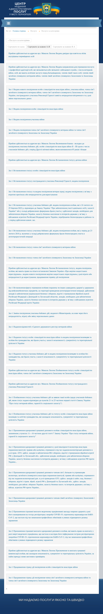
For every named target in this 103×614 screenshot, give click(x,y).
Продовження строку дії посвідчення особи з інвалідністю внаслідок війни (43, 567)
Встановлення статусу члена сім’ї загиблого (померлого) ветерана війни (42, 247)
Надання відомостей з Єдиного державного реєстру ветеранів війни (40, 326)
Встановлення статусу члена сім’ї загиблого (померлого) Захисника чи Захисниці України (50, 257)
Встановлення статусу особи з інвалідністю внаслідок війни (37, 170)
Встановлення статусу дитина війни (48, 160)
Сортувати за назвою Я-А (64, 46)
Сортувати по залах (16, 46)
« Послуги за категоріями (19, 40)
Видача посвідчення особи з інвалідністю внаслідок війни (36, 109)
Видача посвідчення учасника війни (26, 119)
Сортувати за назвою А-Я (39, 46)
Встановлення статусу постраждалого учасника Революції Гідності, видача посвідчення (49, 181)
